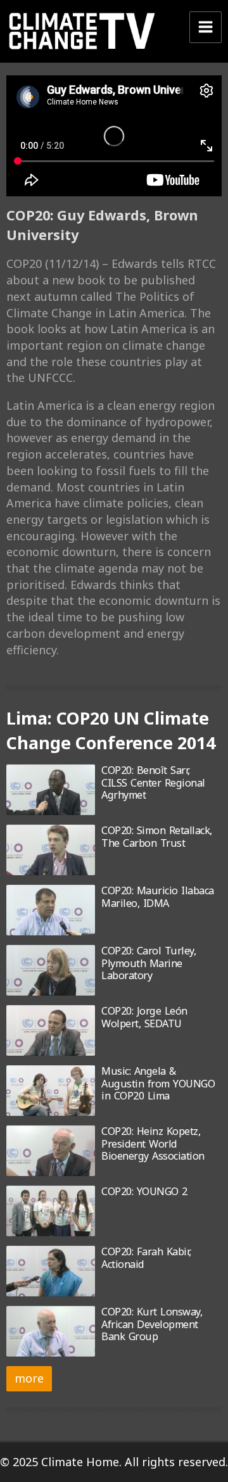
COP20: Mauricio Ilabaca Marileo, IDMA (157, 896)
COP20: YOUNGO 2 (144, 1191)
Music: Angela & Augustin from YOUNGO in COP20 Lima (158, 1083)
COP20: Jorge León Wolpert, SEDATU (144, 1017)
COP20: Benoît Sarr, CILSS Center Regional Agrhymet (153, 782)
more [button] (29, 1378)
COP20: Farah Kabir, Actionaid (146, 1257)
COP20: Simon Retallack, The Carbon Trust (156, 836)
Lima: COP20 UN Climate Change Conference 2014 (110, 730)
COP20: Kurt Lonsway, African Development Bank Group (151, 1324)
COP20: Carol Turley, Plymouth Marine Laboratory (148, 963)
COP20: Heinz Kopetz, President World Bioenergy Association (153, 1143)
